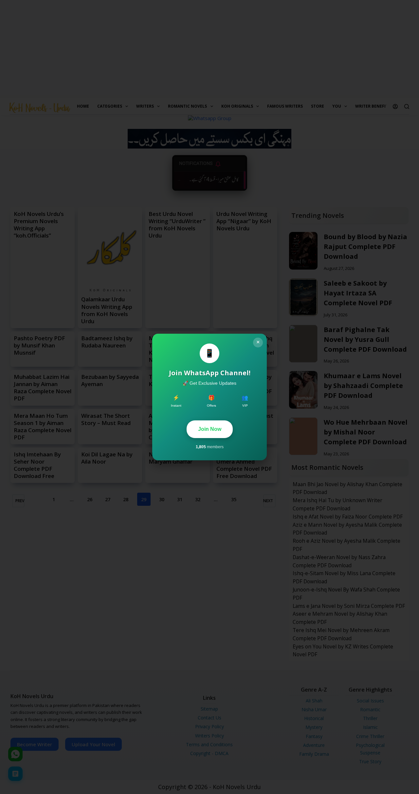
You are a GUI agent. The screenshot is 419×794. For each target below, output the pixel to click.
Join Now (209, 429)
